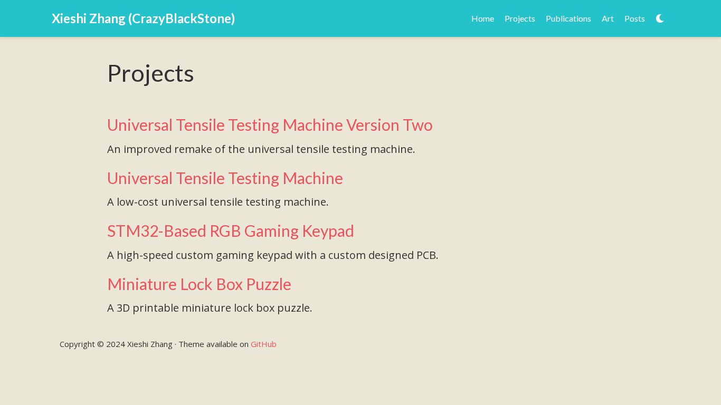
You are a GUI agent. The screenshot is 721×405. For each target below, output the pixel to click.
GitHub (264, 344)
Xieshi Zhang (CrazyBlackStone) (143, 18)
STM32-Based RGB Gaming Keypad (230, 230)
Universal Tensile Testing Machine (225, 177)
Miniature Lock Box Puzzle (199, 283)
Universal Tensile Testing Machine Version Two (270, 124)
